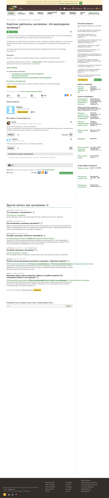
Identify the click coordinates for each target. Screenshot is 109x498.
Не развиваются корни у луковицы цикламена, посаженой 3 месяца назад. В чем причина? (89, 61)
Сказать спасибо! (23, 112)
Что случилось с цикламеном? (19, 212)
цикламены (27, 91)
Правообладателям (86, 489)
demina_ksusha (11, 233)
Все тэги (68, 491)
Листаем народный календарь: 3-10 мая (95, 88)
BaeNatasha (10, 259)
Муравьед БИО (36, 62)
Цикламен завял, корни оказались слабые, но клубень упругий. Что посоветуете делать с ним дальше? (35, 276)
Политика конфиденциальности (89, 484)
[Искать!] (60, 8)
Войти (99, 8)
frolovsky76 (10, 210)
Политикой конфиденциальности (68, 3)
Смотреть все (37, 290)
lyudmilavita (10, 248)
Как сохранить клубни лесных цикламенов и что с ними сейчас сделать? (87, 36)
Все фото (68, 484)
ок (80, 3)
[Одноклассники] (68, 95)
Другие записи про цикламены (26, 205)
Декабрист (93, 138)
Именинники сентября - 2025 (95, 177)
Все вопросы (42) (82, 80)
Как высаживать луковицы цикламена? (23, 223)
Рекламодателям (85, 491)
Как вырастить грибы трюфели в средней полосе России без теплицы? (96, 101)
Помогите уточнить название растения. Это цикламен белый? (89, 75)
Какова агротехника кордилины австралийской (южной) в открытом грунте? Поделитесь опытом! (89, 109)
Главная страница (49, 482)
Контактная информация (87, 487)
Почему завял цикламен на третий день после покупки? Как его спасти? (89, 30)
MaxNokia (9, 221)
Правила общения (85, 480)
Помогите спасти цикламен (20, 76)
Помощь (47, 491)
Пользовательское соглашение (89, 482)
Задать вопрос (11, 87)
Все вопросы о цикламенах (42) (16, 81)
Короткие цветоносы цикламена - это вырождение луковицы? (89, 50)
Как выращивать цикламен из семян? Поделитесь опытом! (89, 46)
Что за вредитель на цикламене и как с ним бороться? (28, 74)
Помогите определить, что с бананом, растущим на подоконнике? (95, 115)
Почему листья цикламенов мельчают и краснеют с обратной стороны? (37, 261)
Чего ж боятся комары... (94, 156)
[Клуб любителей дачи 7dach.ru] (12, 8)
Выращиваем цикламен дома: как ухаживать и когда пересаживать (31, 77)
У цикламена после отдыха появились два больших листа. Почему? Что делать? (89, 71)
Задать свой (98, 80)
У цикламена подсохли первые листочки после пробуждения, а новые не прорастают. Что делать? (90, 41)
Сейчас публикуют (50, 484)
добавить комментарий (66, 173)
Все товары (69, 482)
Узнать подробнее (12, 67)
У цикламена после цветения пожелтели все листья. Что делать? (89, 66)
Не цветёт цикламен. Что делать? (21, 250)
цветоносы (39, 91)
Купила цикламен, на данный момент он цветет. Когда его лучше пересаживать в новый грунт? (89, 55)
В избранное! (13, 32)
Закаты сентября (95, 168)
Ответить (10, 134)
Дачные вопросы (49, 489)
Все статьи (68, 489)
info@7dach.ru (11, 489)
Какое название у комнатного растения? (90, 26)
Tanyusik (13, 122)
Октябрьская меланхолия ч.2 (95, 185)
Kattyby (9, 273)
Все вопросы (69, 487)
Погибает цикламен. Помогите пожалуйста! (25, 235)
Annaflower (14, 139)
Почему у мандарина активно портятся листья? (95, 123)
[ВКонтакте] (66, 95)
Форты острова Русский (95, 130)
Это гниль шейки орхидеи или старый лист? (95, 148)
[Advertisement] (40, 189)
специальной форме (49, 170)
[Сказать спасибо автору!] (71, 135)
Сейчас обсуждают (50, 487)
